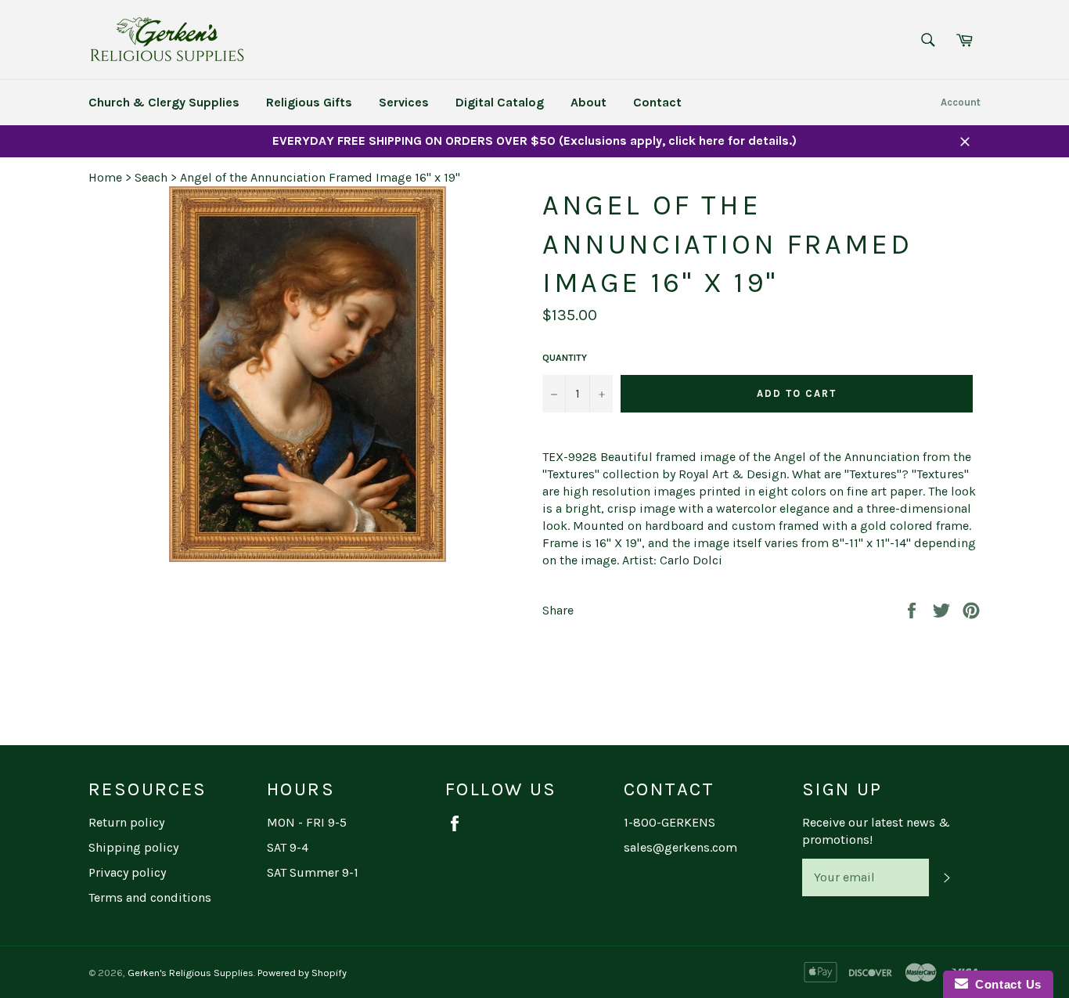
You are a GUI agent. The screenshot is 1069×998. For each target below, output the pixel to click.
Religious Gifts (309, 102)
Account (961, 102)
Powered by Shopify (302, 972)
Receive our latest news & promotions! (876, 831)
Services (404, 102)
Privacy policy (127, 872)
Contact (657, 102)
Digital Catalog (499, 102)
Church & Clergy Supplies (163, 102)
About (588, 102)
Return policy (126, 822)
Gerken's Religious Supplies (191, 972)
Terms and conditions (149, 897)
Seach (151, 177)
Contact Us (1005, 984)
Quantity (564, 357)
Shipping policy (133, 847)
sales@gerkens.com (680, 847)
